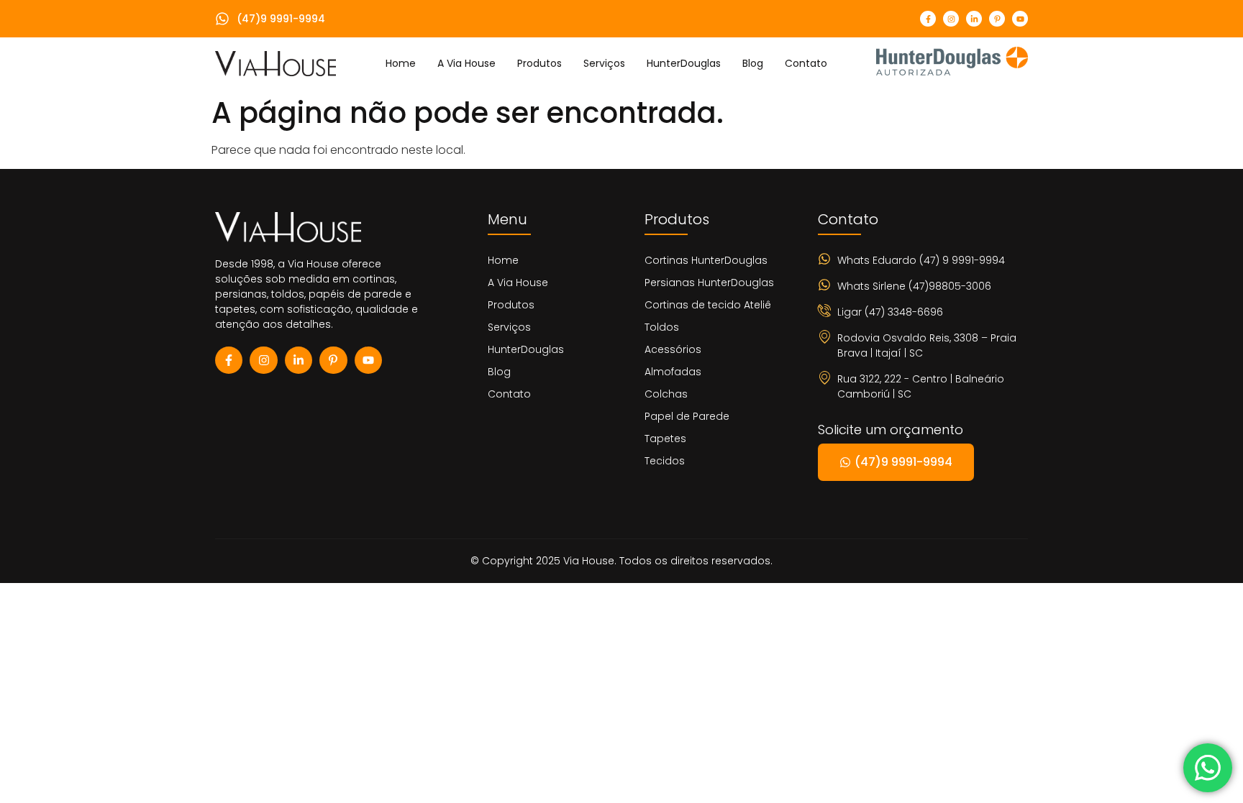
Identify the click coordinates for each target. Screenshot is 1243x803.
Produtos (539, 63)
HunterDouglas (684, 63)
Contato (806, 63)
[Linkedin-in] (974, 19)
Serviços (604, 63)
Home (401, 63)
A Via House (466, 63)
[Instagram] (951, 19)
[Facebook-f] (928, 19)
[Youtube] (1020, 19)
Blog (752, 63)
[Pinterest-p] (997, 19)
